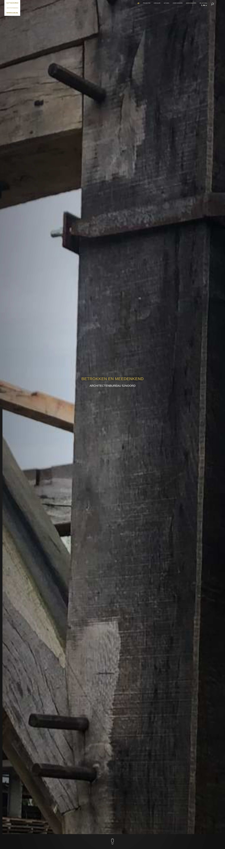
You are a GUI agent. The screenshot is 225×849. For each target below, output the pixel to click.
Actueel (166, 3)
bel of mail (203, 3)
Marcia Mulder (191, 3)
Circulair (157, 3)
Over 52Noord (178, 3)
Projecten (146, 3)
